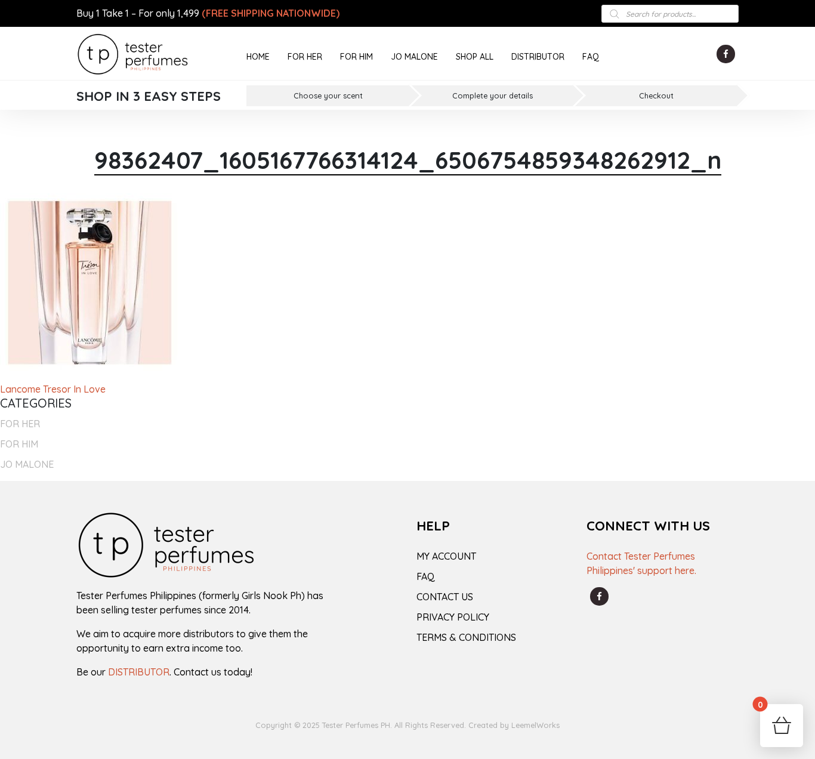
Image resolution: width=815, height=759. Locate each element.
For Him (19, 444)
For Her (20, 424)
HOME (258, 56)
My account (446, 556)
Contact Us (444, 597)
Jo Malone (27, 464)
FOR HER (305, 56)
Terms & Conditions (466, 637)
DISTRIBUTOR (537, 56)
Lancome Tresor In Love (53, 389)
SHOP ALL (474, 56)
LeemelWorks (535, 725)
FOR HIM (356, 56)
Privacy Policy (452, 617)
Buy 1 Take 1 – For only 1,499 (207, 13)
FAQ (590, 56)
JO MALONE (414, 56)
